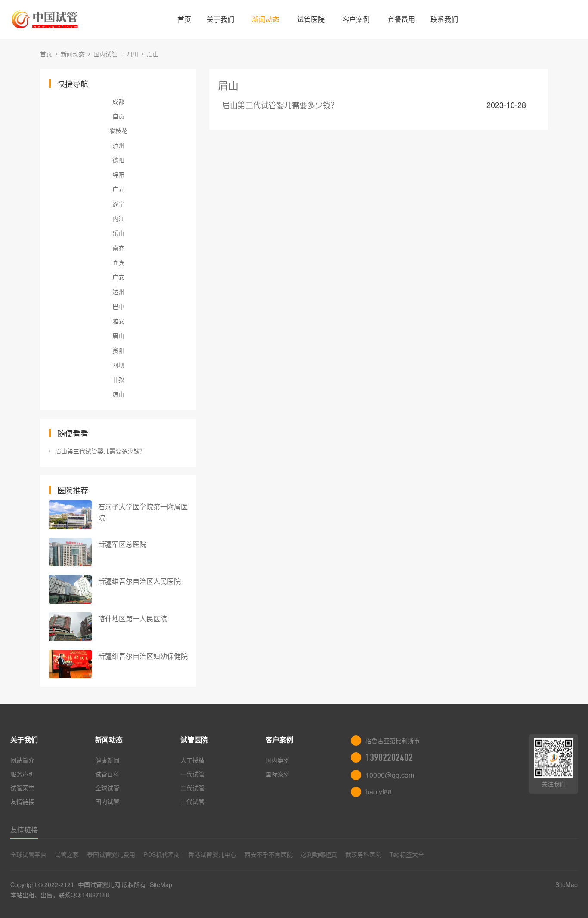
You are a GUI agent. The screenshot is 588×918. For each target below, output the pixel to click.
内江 (118, 218)
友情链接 (22, 801)
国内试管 (105, 54)
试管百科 (107, 773)
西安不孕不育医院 (268, 854)
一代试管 (192, 773)
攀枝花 (118, 130)
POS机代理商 (161, 854)
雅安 (118, 320)
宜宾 (118, 262)
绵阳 (118, 174)
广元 (118, 189)
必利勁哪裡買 (319, 854)
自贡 (118, 116)
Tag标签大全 (407, 854)
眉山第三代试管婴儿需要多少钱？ (100, 451)
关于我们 (220, 19)
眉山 (153, 54)
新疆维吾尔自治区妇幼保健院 (143, 656)
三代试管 (192, 801)
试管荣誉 (22, 787)
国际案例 (278, 773)
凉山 (118, 394)
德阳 (118, 159)
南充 (118, 247)
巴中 (118, 306)
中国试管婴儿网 (99, 884)
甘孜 (118, 379)
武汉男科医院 (363, 854)
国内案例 (278, 760)
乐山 (118, 233)
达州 (118, 291)
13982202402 (389, 757)
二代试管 (192, 787)
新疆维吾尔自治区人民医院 (139, 581)
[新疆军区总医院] (70, 552)
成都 (118, 101)
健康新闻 (107, 760)
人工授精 (192, 760)
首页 (184, 19)
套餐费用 (401, 19)
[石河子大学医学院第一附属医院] (70, 514)
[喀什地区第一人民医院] (70, 626)
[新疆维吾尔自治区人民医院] (70, 589)
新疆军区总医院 (122, 544)
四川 (132, 54)
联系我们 (444, 19)
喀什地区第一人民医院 (132, 618)
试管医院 (311, 19)
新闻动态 (265, 19)
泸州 (118, 145)
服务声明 (22, 773)
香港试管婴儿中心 (212, 854)
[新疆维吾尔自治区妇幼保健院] (70, 664)
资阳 (118, 350)
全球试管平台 (28, 854)
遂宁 (118, 203)
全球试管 (107, 787)
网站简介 (22, 760)
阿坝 (118, 364)
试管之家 (67, 854)
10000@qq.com (389, 775)
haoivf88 (378, 792)
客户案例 (356, 19)
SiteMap (161, 884)
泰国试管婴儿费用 (111, 854)
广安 (118, 277)
